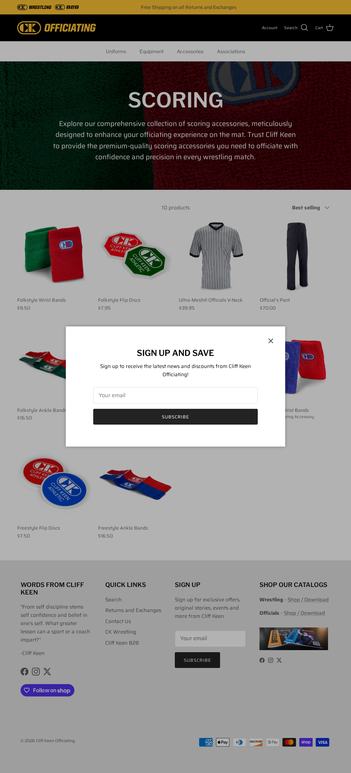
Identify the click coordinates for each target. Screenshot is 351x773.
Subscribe (175, 416)
